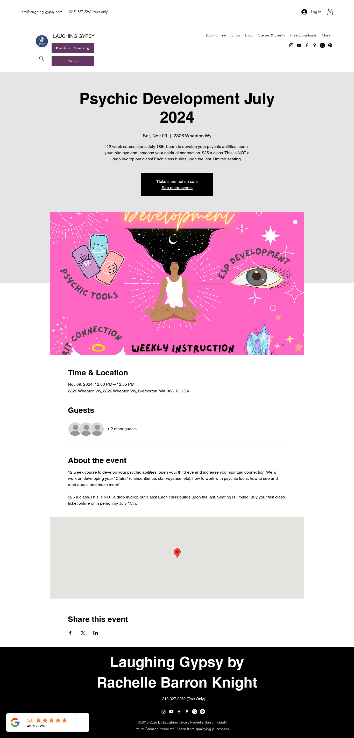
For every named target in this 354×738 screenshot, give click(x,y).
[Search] (41, 58)
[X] (322, 45)
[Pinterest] (330, 45)
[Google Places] (314, 45)
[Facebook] (306, 45)
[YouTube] (299, 45)
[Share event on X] (83, 633)
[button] (330, 11)
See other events (177, 187)
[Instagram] (291, 45)
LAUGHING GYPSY (74, 36)
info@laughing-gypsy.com (41, 11)
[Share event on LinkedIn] (95, 633)
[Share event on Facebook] (70, 633)
